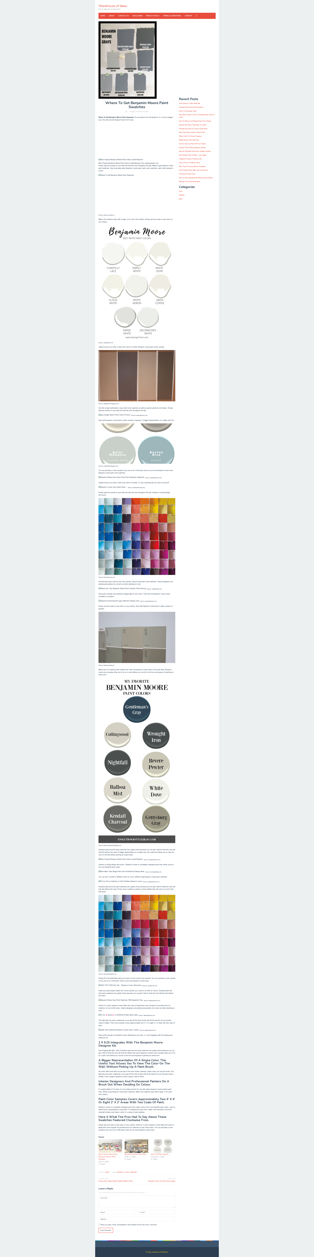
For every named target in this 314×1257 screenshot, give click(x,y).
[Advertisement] (136, 140)
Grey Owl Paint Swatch (160, 1154)
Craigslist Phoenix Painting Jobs (190, 159)
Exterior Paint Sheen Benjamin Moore (192, 147)
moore (127, 1172)
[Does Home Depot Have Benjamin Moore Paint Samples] (110, 1146)
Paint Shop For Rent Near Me (189, 103)
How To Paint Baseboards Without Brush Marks (196, 177)
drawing (181, 195)
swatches (133, 1172)
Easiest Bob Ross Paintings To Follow (192, 125)
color (180, 191)
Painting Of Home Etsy (187, 174)
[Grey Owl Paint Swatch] (162, 1146)
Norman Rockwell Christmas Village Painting (195, 151)
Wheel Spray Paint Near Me (189, 140)
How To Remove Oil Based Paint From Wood (195, 121)
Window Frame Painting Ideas (189, 181)
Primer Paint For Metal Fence (189, 162)
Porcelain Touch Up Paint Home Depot (161, 1179)
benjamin (120, 1172)
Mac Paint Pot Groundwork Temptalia (192, 166)
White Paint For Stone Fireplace (190, 136)
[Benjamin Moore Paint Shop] (136, 1146)
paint (107, 1172)
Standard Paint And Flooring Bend (191, 107)
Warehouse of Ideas (112, 6)
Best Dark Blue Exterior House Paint (192, 132)
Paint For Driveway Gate (187, 111)
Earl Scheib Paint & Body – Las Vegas (192, 155)
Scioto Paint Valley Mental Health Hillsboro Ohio (115, 1179)
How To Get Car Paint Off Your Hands (192, 143)
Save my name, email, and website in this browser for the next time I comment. (129, 1224)
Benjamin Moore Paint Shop (135, 1154)
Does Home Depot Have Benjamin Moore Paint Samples (107, 1156)
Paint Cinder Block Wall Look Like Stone (193, 170)
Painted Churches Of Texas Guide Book (193, 128)
